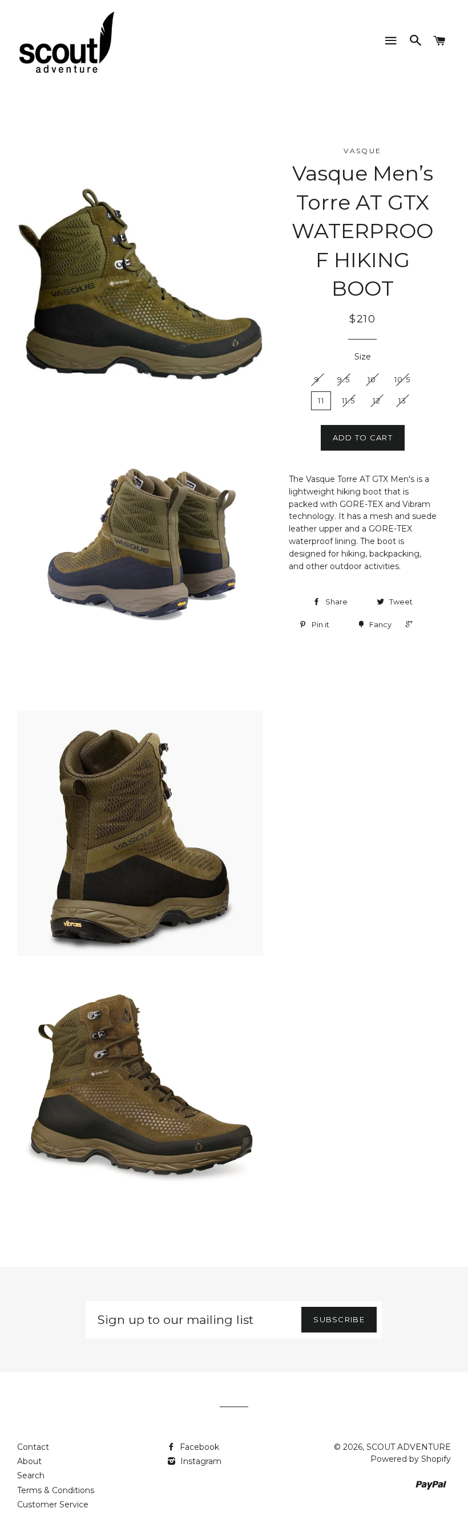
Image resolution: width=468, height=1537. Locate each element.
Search (31, 1475)
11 (321, 400)
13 (402, 400)
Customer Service (52, 1504)
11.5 (348, 400)
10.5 (402, 379)
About (29, 1461)
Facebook (198, 1447)
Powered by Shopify (410, 1459)
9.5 (343, 379)
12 (377, 400)
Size (362, 356)
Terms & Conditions (55, 1490)
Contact (33, 1447)
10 (372, 379)
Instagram (199, 1461)
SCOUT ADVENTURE (408, 1447)
